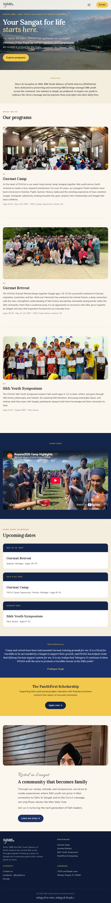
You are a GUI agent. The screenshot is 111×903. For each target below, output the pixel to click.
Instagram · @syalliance (14, 875)
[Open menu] (89, 4)
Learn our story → (30, 818)
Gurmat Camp (63, 845)
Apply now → (55, 705)
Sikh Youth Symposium (67, 852)
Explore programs (15, 57)
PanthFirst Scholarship (67, 856)
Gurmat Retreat (64, 848)
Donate (102, 4)
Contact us (8, 871)
